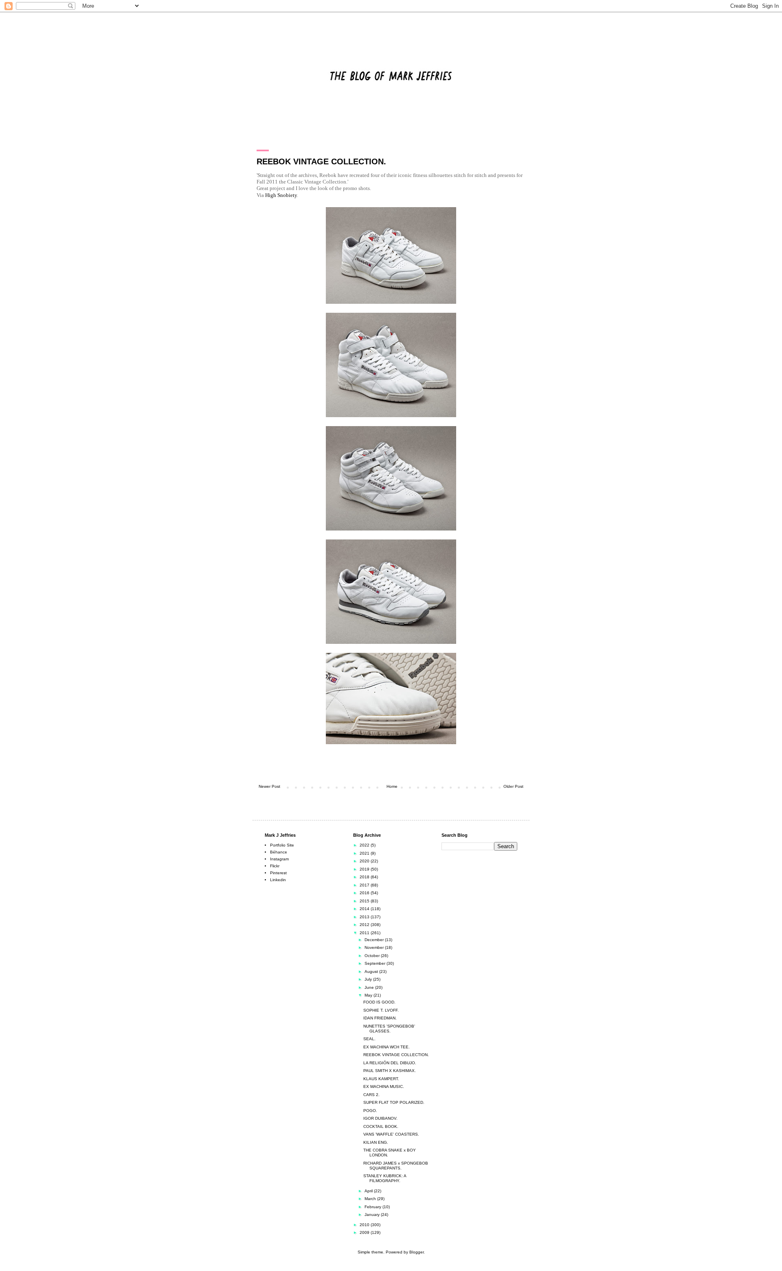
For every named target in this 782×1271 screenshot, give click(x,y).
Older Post (513, 786)
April (369, 1191)
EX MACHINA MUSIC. (383, 1086)
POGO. (370, 1110)
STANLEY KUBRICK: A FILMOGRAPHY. (384, 1178)
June (370, 987)
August (372, 971)
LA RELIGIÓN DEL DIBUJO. (389, 1063)
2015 (365, 901)
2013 (365, 917)
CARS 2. (371, 1094)
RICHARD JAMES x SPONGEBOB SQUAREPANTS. (395, 1165)
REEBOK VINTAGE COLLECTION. (396, 1054)
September (376, 963)
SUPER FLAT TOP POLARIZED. (393, 1102)
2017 (365, 885)
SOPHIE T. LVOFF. (381, 1010)
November (375, 947)
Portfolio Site (282, 845)
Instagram (279, 859)
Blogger (416, 1252)
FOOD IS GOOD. (379, 1002)
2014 (365, 908)
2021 (365, 853)
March (371, 1198)
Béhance (278, 852)
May (369, 995)
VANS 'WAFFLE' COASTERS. (391, 1134)
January (373, 1214)
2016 (365, 893)
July (369, 979)
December (375, 939)
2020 (365, 861)
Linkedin (278, 880)
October (373, 955)
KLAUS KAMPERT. (381, 1078)
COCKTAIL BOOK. (380, 1126)
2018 (365, 877)
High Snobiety (281, 195)
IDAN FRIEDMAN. (380, 1018)
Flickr (274, 866)
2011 (365, 933)
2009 (365, 1232)
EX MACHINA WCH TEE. (386, 1047)
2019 (365, 869)
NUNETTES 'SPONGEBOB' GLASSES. (389, 1028)
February (373, 1207)
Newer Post (269, 786)
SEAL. (369, 1039)
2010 (365, 1224)
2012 (365, 924)
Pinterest (278, 873)
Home (392, 786)
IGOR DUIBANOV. (380, 1118)
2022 (365, 845)
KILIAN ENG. (375, 1142)
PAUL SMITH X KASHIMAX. (389, 1070)
